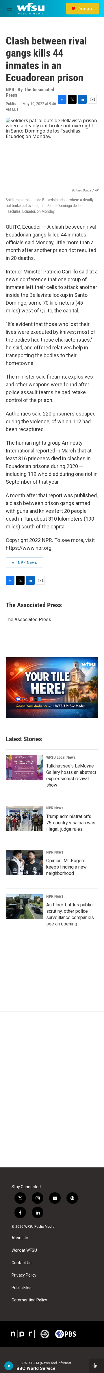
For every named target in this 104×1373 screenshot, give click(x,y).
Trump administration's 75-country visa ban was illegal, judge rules (70, 823)
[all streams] (96, 1366)
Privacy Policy (24, 1275)
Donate (85, 8)
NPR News (54, 808)
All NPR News (24, 562)
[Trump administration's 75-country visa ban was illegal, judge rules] (24, 818)
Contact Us (21, 1263)
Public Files (21, 1288)
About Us (20, 1238)
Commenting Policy (29, 1300)
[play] (8, 1366)
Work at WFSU (24, 1250)
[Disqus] (52, 1089)
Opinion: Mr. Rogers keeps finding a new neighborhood (66, 867)
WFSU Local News (60, 757)
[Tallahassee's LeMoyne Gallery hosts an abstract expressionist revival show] (24, 767)
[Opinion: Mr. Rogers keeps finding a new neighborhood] (24, 862)
